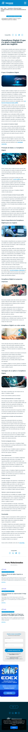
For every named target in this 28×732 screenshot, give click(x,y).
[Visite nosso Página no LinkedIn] (13, 713)
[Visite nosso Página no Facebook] (10, 713)
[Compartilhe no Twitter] (19, 35)
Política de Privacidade (17, 722)
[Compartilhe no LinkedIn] (16, 35)
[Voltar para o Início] (7, 3)
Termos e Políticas (12, 654)
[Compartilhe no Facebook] (13, 35)
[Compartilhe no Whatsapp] (22, 35)
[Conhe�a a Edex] (9, 696)
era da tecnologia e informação (17, 270)
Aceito (14, 727)
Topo (13, 706)
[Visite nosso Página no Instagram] (19, 713)
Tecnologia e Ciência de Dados (14, 16)
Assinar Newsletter (14, 650)
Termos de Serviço (10, 658)
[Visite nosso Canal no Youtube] (16, 713)
